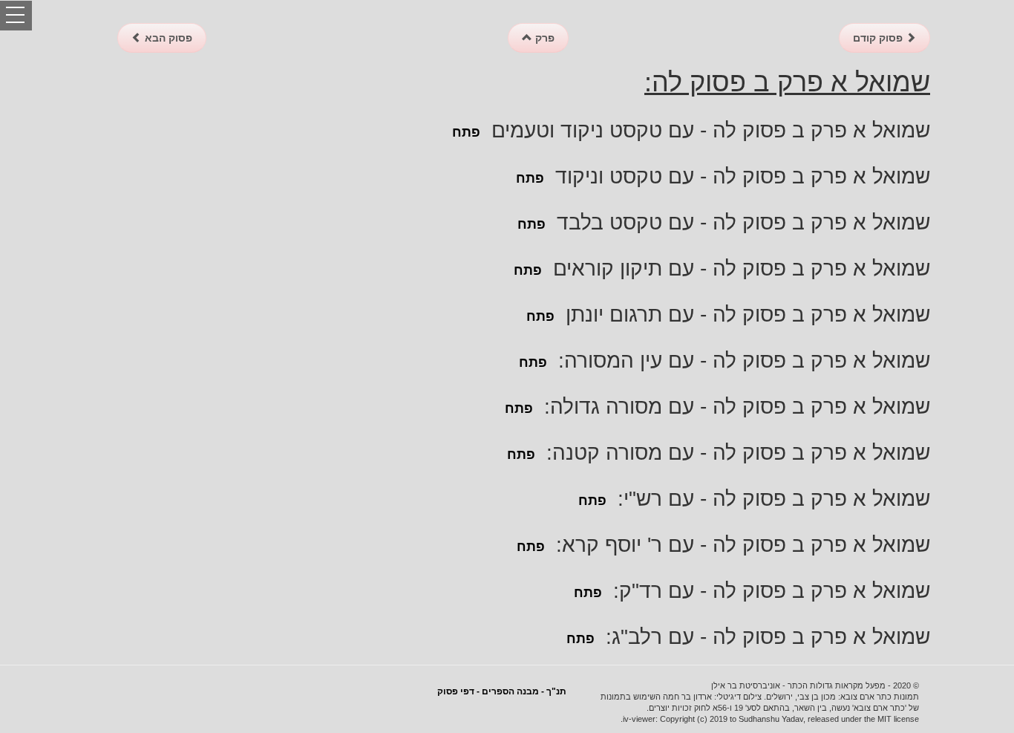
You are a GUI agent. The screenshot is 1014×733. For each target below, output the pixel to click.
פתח (466, 132)
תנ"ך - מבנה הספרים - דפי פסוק (501, 691)
